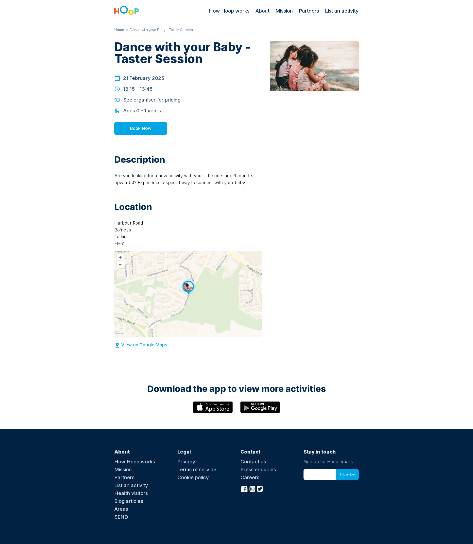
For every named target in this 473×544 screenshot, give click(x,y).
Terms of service (196, 470)
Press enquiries (258, 470)
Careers (249, 477)
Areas (121, 509)
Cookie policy (193, 477)
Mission (284, 11)
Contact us (253, 462)
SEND (121, 517)
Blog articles (128, 501)
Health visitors (131, 493)
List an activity (342, 11)
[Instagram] (252, 488)
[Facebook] (244, 488)
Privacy (186, 462)
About (262, 11)
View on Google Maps (144, 344)
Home (119, 30)
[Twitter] (260, 488)
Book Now (141, 128)
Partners (309, 11)
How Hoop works (229, 11)
